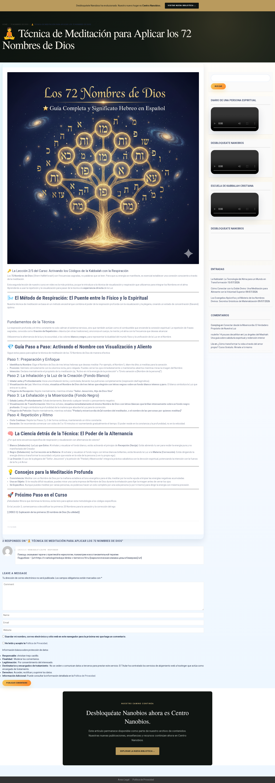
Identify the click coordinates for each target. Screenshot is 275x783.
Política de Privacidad (36, 643)
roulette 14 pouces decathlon (225, 334)
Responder (53, 550)
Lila (212, 344)
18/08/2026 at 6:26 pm (36, 550)
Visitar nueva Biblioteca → (182, 5)
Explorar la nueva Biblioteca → (137, 751)
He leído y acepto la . (26, 643)
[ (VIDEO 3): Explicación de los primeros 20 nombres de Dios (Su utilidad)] (43, 512)
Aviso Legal (123, 779)
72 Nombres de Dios (19, 24)
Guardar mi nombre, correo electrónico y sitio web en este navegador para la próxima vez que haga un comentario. (65, 636)
